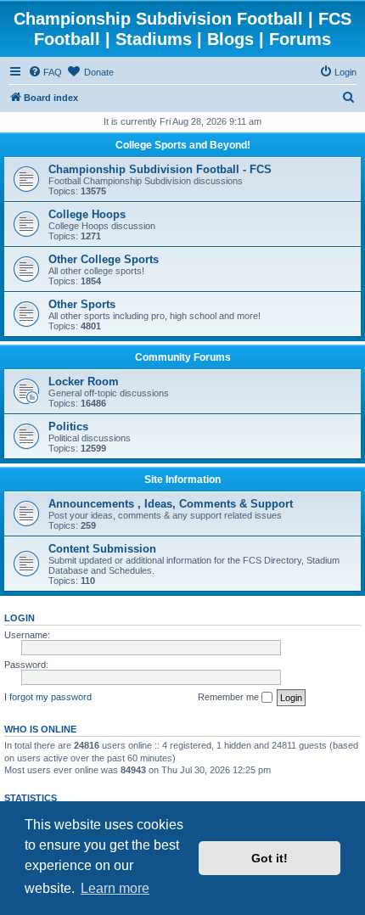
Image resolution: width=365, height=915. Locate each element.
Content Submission (102, 548)
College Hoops (87, 214)
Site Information (182, 480)
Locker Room (83, 381)
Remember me (229, 697)
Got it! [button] (269, 858)
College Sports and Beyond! (182, 145)
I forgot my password (48, 697)
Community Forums (183, 357)
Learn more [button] (115, 888)
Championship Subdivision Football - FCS (160, 169)
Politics (68, 426)
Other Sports (81, 304)
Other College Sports (103, 259)
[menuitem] (45, 72)
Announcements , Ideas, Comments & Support (170, 503)
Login (19, 618)
